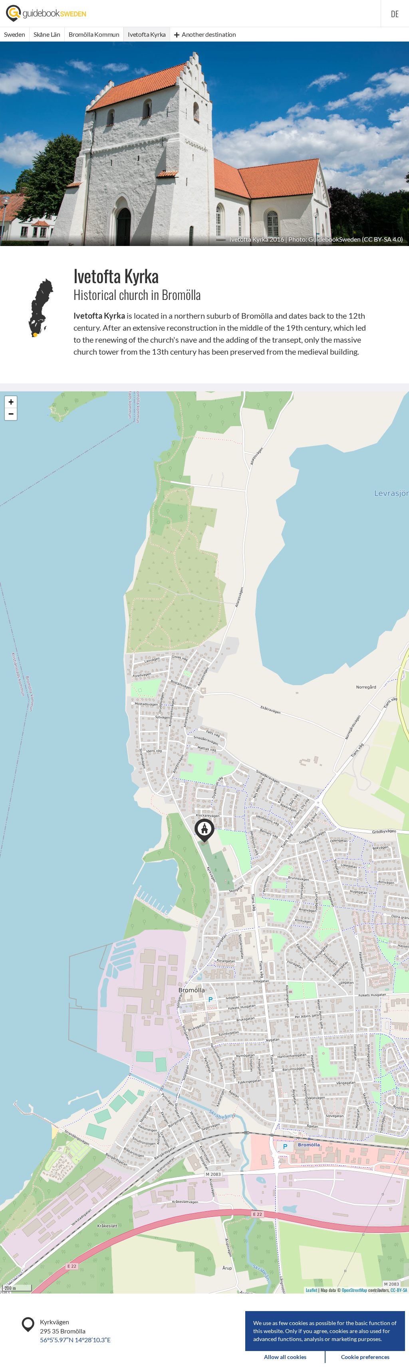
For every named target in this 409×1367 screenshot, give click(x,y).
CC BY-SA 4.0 (382, 239)
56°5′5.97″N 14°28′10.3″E (75, 1339)
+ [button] (11, 402)
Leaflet (311, 1290)
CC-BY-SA (399, 1290)
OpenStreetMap (354, 1290)
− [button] (11, 414)
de (395, 14)
